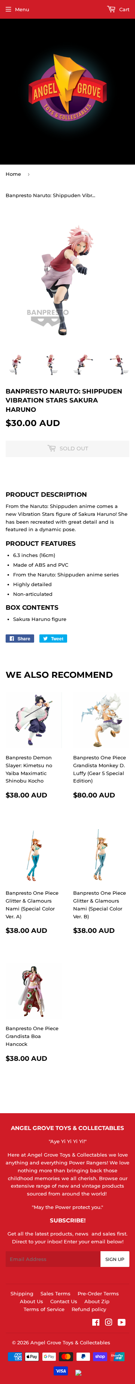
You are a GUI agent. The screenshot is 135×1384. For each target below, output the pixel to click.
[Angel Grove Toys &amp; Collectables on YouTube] (122, 1323)
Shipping (21, 1293)
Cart (123, 9)
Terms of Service (44, 1309)
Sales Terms (55, 1293)
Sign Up (114, 1259)
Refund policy (89, 1309)
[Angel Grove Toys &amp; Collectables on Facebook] (96, 1323)
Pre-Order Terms (98, 1293)
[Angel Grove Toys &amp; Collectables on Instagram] (108, 1323)
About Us (31, 1301)
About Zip (97, 1301)
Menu (22, 9)
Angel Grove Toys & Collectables (70, 1342)
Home (13, 174)
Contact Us (63, 1301)
